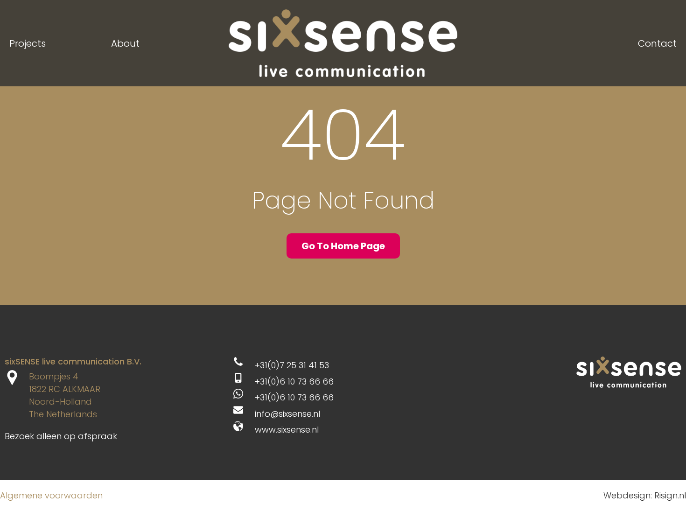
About (125, 43)
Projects (27, 43)
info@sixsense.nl (287, 414)
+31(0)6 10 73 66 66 (294, 381)
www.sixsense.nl (287, 429)
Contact (657, 43)
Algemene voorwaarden (51, 495)
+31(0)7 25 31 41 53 (292, 365)
